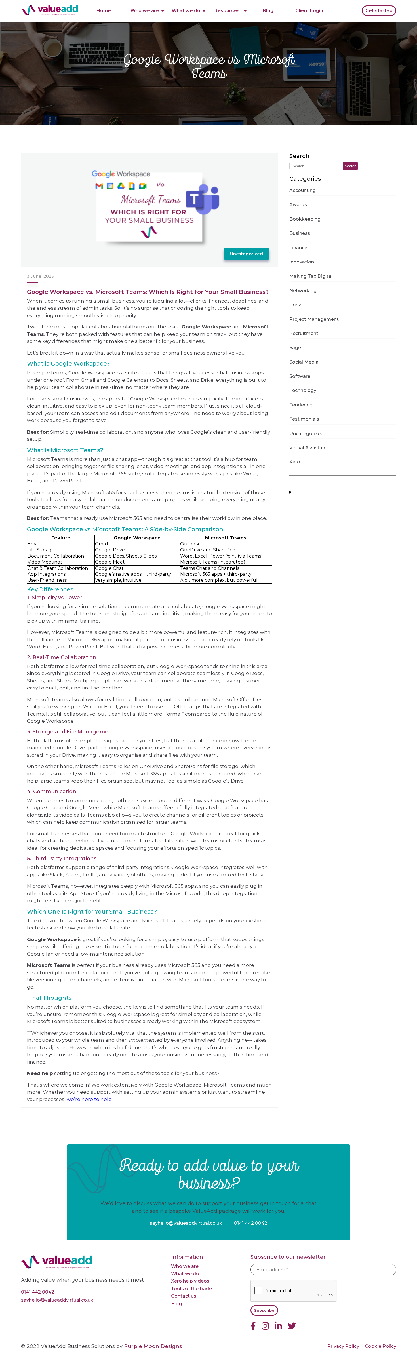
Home (103, 10)
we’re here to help (89, 1099)
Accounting (302, 190)
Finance (298, 247)
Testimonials (304, 419)
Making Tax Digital (310, 276)
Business (299, 233)
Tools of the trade (191, 1288)
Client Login (309, 10)
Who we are (144, 10)
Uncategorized (246, 253)
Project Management (314, 319)
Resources (227, 10)
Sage (295, 347)
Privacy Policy (343, 1346)
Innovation (301, 262)
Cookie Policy (380, 1346)
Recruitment (303, 333)
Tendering (301, 405)
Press (295, 304)
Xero (294, 462)
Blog (268, 10)
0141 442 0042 (250, 1223)
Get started (379, 10)
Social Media (304, 362)
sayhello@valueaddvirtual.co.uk (186, 1223)
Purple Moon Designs (153, 1346)
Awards (298, 204)
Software (299, 376)
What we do (186, 10)
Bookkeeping (305, 219)
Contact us (183, 1296)
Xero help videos (190, 1281)
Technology (302, 390)
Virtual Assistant (308, 447)
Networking (303, 290)
